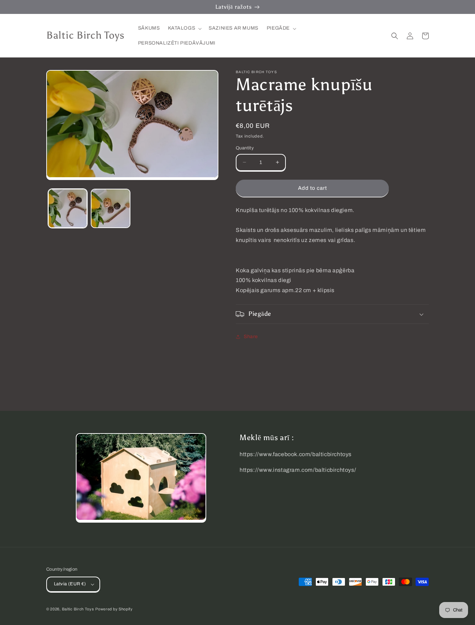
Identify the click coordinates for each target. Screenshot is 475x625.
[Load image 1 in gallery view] (67, 208)
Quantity (245, 148)
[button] (184, 28)
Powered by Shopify (114, 609)
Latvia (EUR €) (70, 583)
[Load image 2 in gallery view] (110, 208)
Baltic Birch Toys (78, 609)
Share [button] (251, 336)
